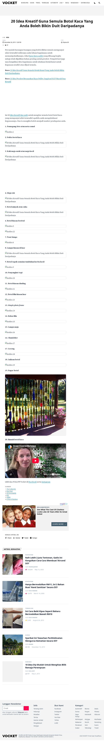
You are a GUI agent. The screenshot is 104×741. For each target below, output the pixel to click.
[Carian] (99, 3)
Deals (67, 3)
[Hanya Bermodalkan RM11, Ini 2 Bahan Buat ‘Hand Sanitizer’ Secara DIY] (12, 591)
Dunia (27, 635)
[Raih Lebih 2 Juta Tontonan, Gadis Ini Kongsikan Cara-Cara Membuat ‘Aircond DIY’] (12, 564)
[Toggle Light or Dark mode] (95, 3)
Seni (7, 37)
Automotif (54, 3)
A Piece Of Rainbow (12, 499)
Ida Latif (32, 671)
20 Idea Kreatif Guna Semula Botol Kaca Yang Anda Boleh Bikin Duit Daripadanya (52, 23)
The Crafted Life (11, 489)
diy (7, 45)
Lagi (61, 3)
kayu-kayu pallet (36, 56)
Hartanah (88, 714)
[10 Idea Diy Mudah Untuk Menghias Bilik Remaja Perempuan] (12, 671)
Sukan (32, 3)
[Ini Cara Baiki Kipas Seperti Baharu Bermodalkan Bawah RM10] (12, 618)
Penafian (37, 714)
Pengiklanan (38, 723)
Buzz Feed (9, 491)
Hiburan (28, 662)
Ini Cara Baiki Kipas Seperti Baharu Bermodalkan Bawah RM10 (42, 612)
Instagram (46, 482)
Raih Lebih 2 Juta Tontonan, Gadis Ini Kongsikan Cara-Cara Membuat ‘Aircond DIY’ (45, 560)
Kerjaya (36, 726)
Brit (8, 495)
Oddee (8, 497)
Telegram (21, 712)
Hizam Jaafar (33, 567)
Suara (96, 725)
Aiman (31, 644)
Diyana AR (66, 42)
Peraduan (78, 725)
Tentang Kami (38, 709)
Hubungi (37, 712)
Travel (38, 3)
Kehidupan (24, 3)
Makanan (78, 722)
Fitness (96, 712)
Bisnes (87, 709)
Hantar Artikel (38, 720)
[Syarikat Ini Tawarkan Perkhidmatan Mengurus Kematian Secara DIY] (12, 645)
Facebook (33, 482)
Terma (36, 717)
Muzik (87, 722)
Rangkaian (74, 3)
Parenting (97, 722)
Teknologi (45, 3)
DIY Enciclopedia (11, 493)
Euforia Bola (85, 3)
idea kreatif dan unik (19, 115)
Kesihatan (97, 719)
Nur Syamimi (33, 590)
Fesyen (87, 712)
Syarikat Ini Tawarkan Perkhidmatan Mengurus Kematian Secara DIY (43, 639)
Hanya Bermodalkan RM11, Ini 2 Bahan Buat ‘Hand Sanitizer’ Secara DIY (44, 586)
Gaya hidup (77, 715)
